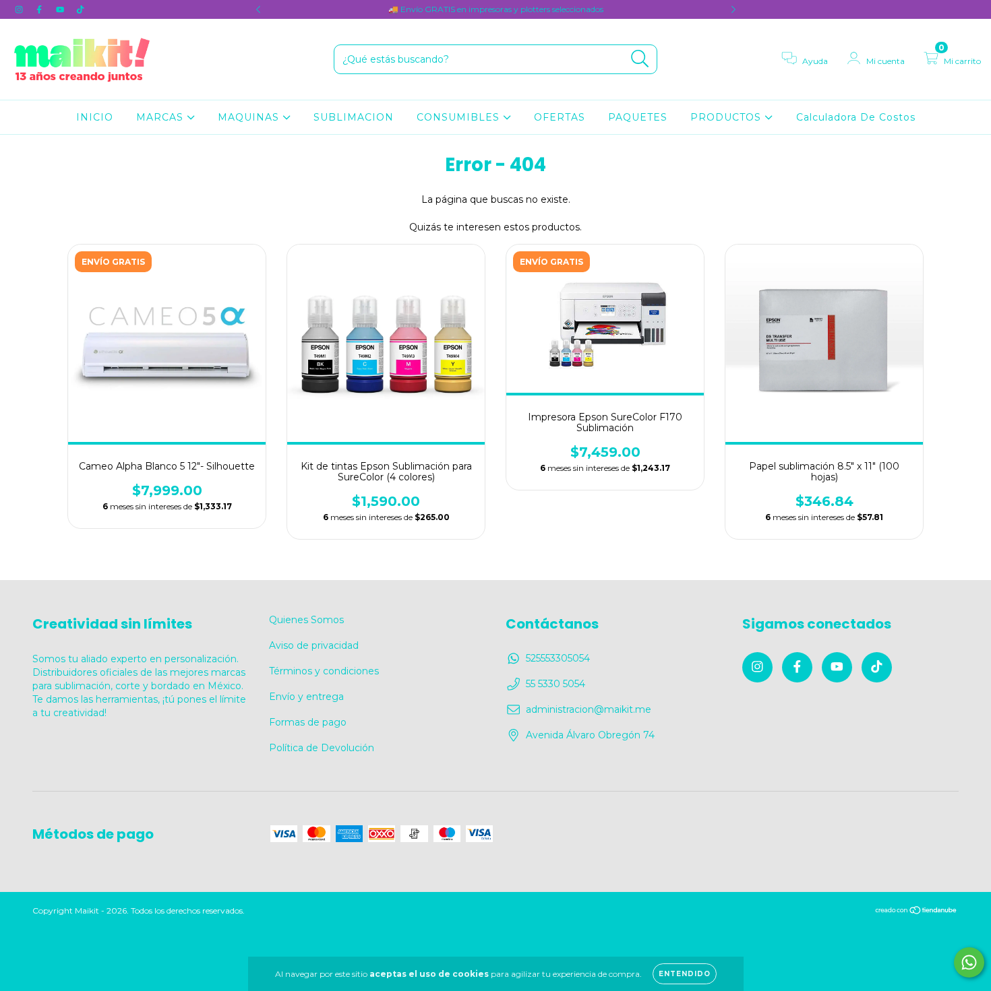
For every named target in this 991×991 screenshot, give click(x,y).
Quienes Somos (306, 620)
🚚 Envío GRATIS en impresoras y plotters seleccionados (495, 9)
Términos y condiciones (324, 671)
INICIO (94, 117)
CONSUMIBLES (460, 117)
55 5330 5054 (555, 684)
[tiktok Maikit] (80, 9)
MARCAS (161, 117)
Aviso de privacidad (314, 645)
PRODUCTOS (727, 117)
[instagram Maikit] (20, 9)
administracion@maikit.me (588, 709)
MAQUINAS (250, 117)
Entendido (685, 973)
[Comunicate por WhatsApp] (969, 962)
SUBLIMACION (353, 117)
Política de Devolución (321, 748)
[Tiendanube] (916, 911)
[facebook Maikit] (40, 9)
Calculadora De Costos (855, 117)
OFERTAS (559, 117)
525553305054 (558, 658)
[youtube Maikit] (61, 9)
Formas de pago (308, 722)
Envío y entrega (306, 697)
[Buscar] (640, 59)
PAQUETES (637, 117)
